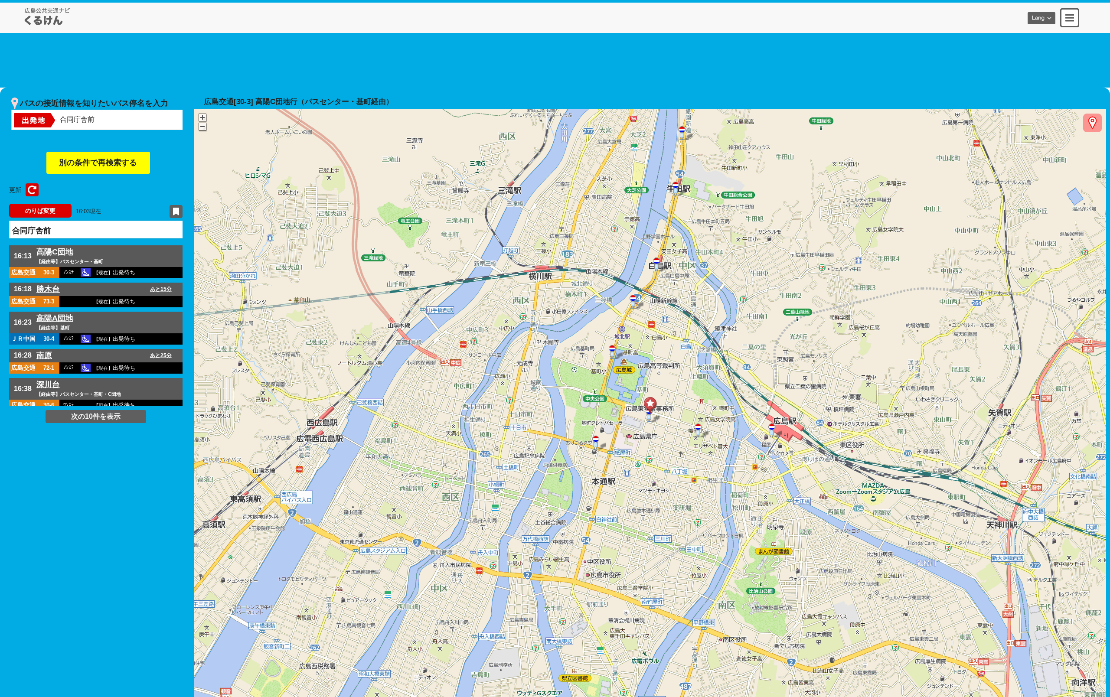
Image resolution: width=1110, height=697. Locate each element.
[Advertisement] (555, 59)
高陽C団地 (54, 252)
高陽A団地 (54, 318)
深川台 (48, 384)
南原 (44, 355)
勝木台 (48, 289)
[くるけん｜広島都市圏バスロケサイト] (47, 16)
